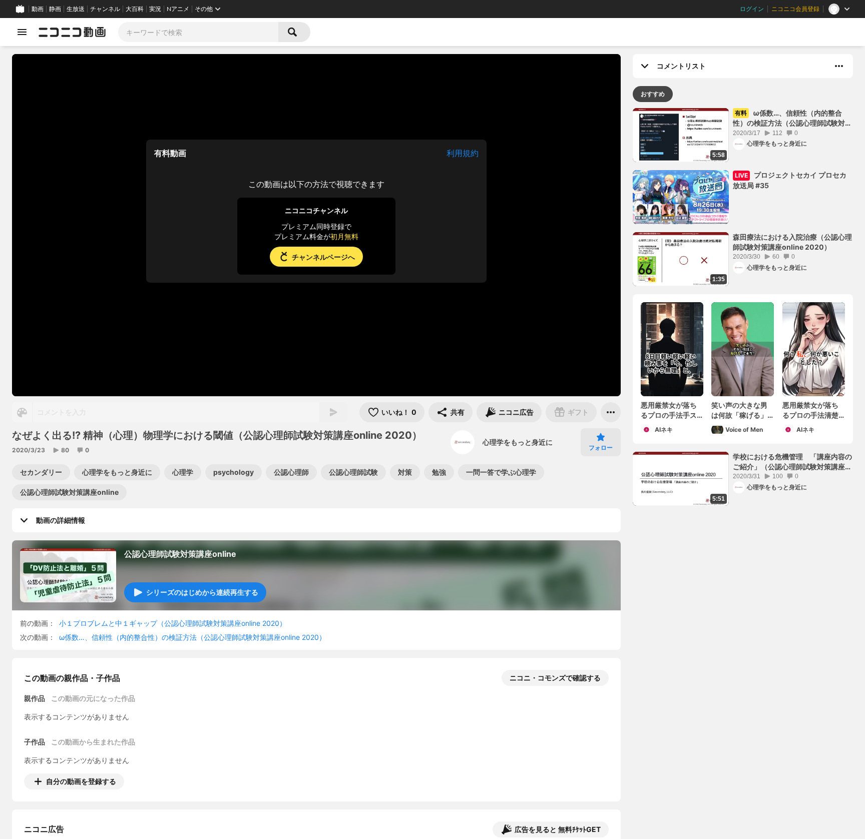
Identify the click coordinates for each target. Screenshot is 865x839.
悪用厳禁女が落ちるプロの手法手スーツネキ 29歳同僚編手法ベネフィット (670, 410)
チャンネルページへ (323, 257)
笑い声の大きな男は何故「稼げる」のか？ (739, 410)
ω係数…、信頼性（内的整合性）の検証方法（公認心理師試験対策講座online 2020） (192, 637)
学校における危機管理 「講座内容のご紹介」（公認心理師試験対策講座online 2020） (792, 461)
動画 (38, 9)
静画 (55, 9)
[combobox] (198, 32)
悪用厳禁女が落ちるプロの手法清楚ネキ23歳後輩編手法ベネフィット (811, 410)
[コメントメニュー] (839, 66)
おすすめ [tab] (653, 94)
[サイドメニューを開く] (22, 32)
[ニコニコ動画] (72, 32)
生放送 (76, 9)
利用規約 (463, 153)
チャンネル (105, 9)
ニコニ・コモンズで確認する (555, 677)
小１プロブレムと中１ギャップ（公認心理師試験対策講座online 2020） (172, 623)
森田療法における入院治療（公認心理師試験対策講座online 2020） (792, 242)
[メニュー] (611, 412)
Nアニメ (178, 9)
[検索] (294, 32)
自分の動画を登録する (81, 781)
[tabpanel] (743, 307)
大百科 (135, 9)
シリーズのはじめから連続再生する (202, 592)
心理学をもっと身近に (518, 442)
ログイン (752, 9)
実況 (155, 9)
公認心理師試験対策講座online (180, 554)
